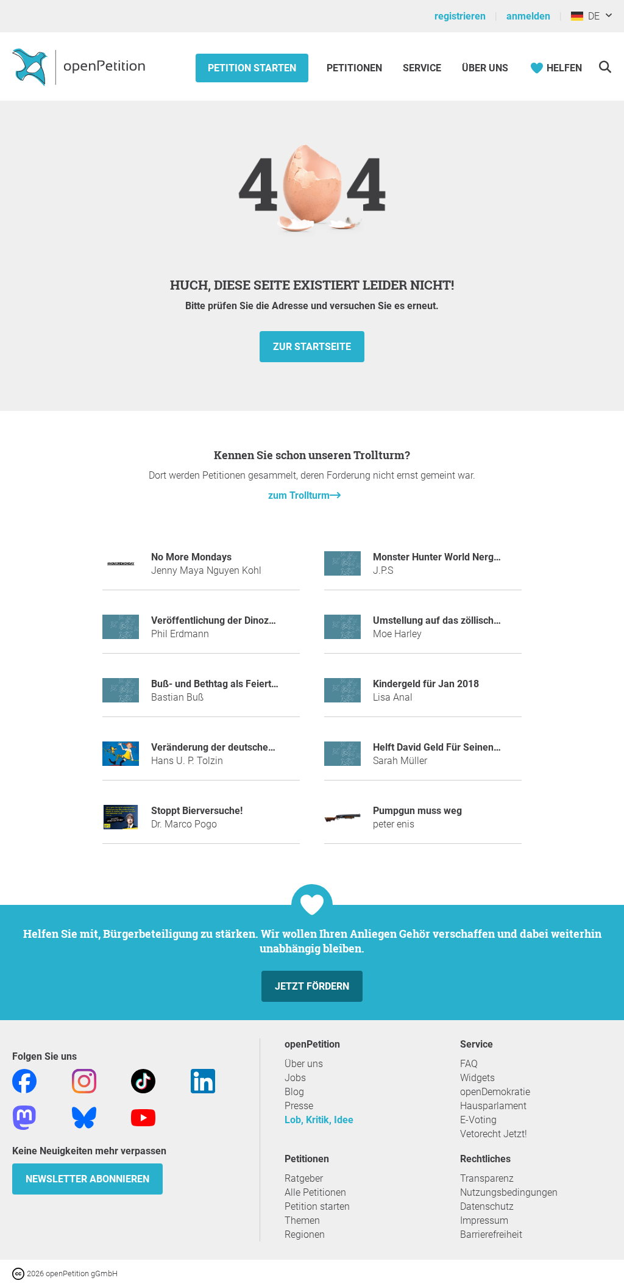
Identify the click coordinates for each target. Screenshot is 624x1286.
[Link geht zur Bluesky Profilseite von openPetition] (84, 1117)
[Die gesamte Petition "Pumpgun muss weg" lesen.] (342, 822)
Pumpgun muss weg (417, 810)
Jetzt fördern (312, 986)
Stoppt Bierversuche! (197, 810)
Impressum (484, 1220)
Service (422, 68)
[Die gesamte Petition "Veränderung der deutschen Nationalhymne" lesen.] (120, 759)
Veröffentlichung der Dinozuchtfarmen (235, 620)
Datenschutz (487, 1206)
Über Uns (485, 68)
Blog (294, 1092)
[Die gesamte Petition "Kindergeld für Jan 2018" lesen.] (342, 695)
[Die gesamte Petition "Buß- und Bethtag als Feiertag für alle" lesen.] (120, 695)
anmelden (528, 16)
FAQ (469, 1064)
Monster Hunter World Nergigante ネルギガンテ (477, 557)
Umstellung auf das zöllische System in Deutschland (487, 620)
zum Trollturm (299, 495)
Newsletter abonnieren (87, 1179)
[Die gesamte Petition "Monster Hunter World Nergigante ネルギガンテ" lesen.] (342, 568)
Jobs (295, 1078)
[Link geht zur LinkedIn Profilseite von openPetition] (203, 1081)
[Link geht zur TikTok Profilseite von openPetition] (143, 1081)
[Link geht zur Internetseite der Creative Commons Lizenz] (19, 1273)
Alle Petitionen (315, 1192)
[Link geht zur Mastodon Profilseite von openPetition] (24, 1117)
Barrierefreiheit (491, 1234)
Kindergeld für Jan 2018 (426, 684)
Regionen (305, 1234)
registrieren (460, 16)
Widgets (477, 1078)
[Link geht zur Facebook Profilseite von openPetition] (24, 1081)
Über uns (304, 1064)
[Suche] (604, 67)
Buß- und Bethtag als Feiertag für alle (233, 684)
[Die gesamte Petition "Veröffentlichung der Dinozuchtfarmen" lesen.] (120, 632)
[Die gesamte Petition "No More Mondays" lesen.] (120, 568)
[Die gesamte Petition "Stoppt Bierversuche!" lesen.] (120, 822)
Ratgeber (304, 1178)
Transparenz (487, 1178)
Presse (299, 1106)
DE (591, 16)
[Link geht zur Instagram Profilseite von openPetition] (84, 1081)
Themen (302, 1220)
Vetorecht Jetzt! (493, 1134)
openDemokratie (495, 1092)
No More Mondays (191, 557)
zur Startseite (312, 346)
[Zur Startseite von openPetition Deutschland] (80, 66)
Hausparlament (493, 1106)
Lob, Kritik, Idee (319, 1120)
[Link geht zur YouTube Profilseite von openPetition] (143, 1117)
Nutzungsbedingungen (509, 1192)
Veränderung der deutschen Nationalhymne (246, 747)
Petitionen (356, 68)
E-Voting (478, 1120)
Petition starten (252, 68)
